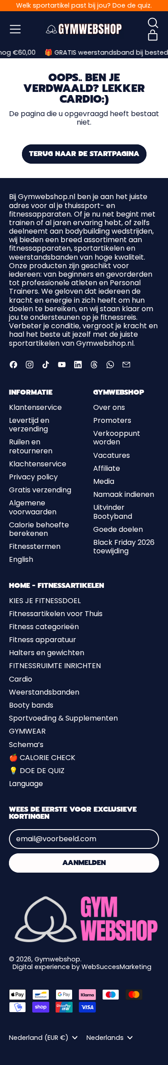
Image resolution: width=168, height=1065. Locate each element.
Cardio (20, 679)
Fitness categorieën (44, 627)
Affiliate (106, 468)
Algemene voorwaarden (32, 507)
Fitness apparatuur (42, 640)
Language (26, 783)
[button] (152, 23)
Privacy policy (33, 477)
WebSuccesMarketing (116, 966)
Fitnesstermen (34, 546)
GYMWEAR (27, 731)
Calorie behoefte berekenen (39, 529)
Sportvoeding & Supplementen (63, 718)
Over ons (109, 407)
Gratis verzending (40, 490)
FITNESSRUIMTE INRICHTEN (55, 666)
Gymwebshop (57, 959)
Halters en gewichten (46, 653)
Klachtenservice (37, 464)
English (21, 559)
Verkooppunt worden (116, 437)
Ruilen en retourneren (30, 446)
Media (103, 481)
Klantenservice (35, 407)
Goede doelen (118, 529)
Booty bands (31, 705)
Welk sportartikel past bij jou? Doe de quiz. (84, 5)
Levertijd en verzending (29, 424)
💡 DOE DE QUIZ (37, 770)
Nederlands (105, 1037)
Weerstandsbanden (44, 692)
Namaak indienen (123, 494)
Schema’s (26, 744)
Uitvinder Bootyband (112, 511)
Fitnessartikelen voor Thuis (56, 614)
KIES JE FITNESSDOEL (45, 601)
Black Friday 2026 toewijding (124, 546)
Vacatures (111, 455)
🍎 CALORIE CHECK (42, 757)
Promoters (112, 420)
